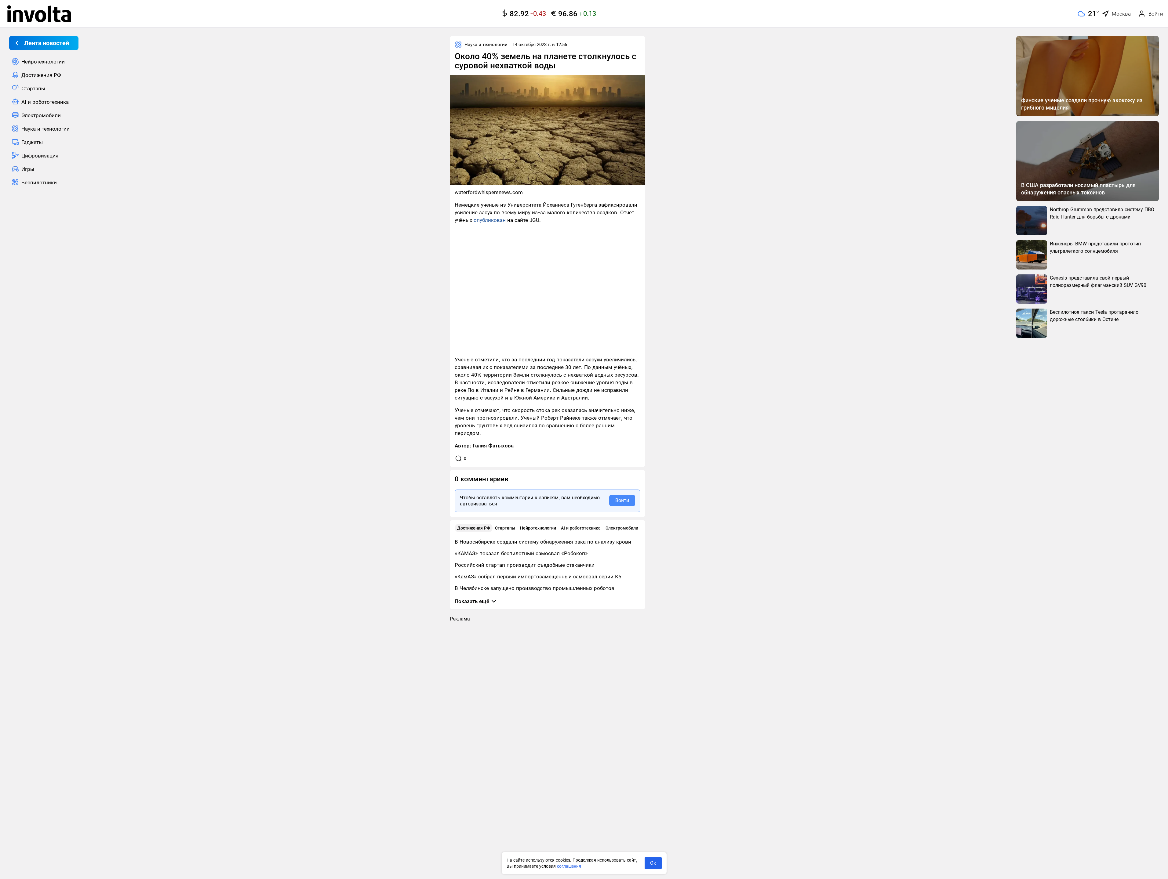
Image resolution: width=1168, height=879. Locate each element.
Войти (622, 500)
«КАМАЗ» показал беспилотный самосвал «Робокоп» (521, 553)
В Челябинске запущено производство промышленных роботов (534, 588)
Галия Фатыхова (493, 446)
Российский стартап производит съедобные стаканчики (525, 565)
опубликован (490, 220)
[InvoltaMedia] (39, 14)
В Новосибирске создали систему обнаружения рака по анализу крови (543, 542)
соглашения (569, 866)
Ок (653, 863)
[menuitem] (43, 61)
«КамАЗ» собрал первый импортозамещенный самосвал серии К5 (538, 576)
